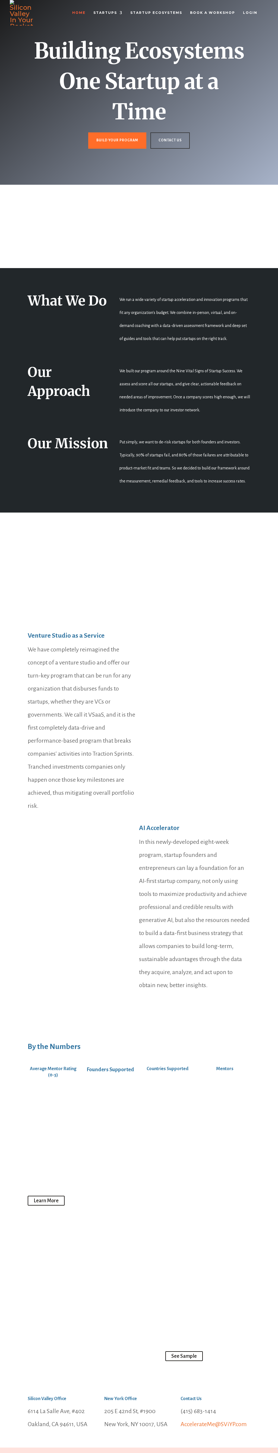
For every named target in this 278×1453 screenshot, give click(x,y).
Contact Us (170, 140)
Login (250, 13)
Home (79, 13)
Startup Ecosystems (156, 13)
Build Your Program (117, 140)
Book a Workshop (212, 13)
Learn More (46, 1200)
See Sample (184, 1356)
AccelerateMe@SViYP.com (214, 1424)
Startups (105, 13)
